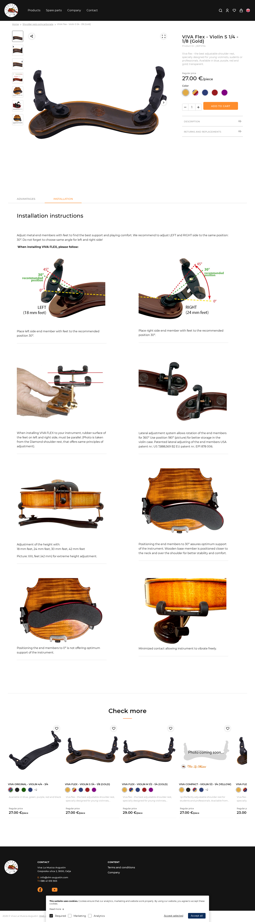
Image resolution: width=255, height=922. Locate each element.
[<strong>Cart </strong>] (241, 10)
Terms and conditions (121, 867)
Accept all (197, 915)
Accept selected (173, 915)
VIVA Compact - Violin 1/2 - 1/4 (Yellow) (205, 784)
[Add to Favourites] (56, 728)
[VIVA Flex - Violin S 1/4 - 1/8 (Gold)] (92, 750)
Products (34, 10)
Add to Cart (220, 106)
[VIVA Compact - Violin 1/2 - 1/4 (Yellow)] (206, 750)
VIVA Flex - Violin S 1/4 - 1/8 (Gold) (74, 24)
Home (15, 24)
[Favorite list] (234, 10)
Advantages (26, 198)
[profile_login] (227, 10)
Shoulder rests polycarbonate (38, 24)
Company (74, 10)
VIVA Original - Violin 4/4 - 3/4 (28, 784)
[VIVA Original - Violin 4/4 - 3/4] (35, 750)
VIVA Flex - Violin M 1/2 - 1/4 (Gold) (145, 784)
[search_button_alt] (220, 10)
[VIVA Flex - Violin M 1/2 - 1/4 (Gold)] (149, 750)
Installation (63, 198)
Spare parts (54, 10)
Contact (92, 10)
